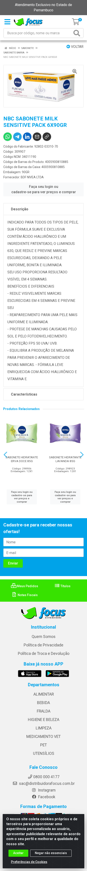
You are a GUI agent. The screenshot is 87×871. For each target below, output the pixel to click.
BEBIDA (43, 702)
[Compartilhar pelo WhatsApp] (7, 136)
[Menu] (7, 22)
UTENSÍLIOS (43, 753)
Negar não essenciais (51, 853)
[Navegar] (5, 455)
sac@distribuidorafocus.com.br (46, 783)
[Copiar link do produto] (47, 136)
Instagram (46, 790)
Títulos (65, 586)
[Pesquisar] (77, 33)
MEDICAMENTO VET (43, 736)
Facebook (46, 797)
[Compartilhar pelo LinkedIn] (27, 136)
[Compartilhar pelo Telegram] (17, 136)
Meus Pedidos (27, 586)
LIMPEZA (44, 728)
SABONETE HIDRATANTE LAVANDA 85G (65, 459)
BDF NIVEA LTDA (32, 177)
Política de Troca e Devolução (43, 653)
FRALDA (43, 711)
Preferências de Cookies (29, 862)
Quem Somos (44, 636)
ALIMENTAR (43, 694)
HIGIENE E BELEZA (43, 719)
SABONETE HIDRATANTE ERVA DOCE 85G (22, 459)
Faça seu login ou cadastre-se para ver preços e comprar (43, 189)
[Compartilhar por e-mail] (37, 136)
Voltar (76, 47)
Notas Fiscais (27, 595)
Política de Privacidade (43, 645)
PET (43, 745)
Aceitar (18, 853)
